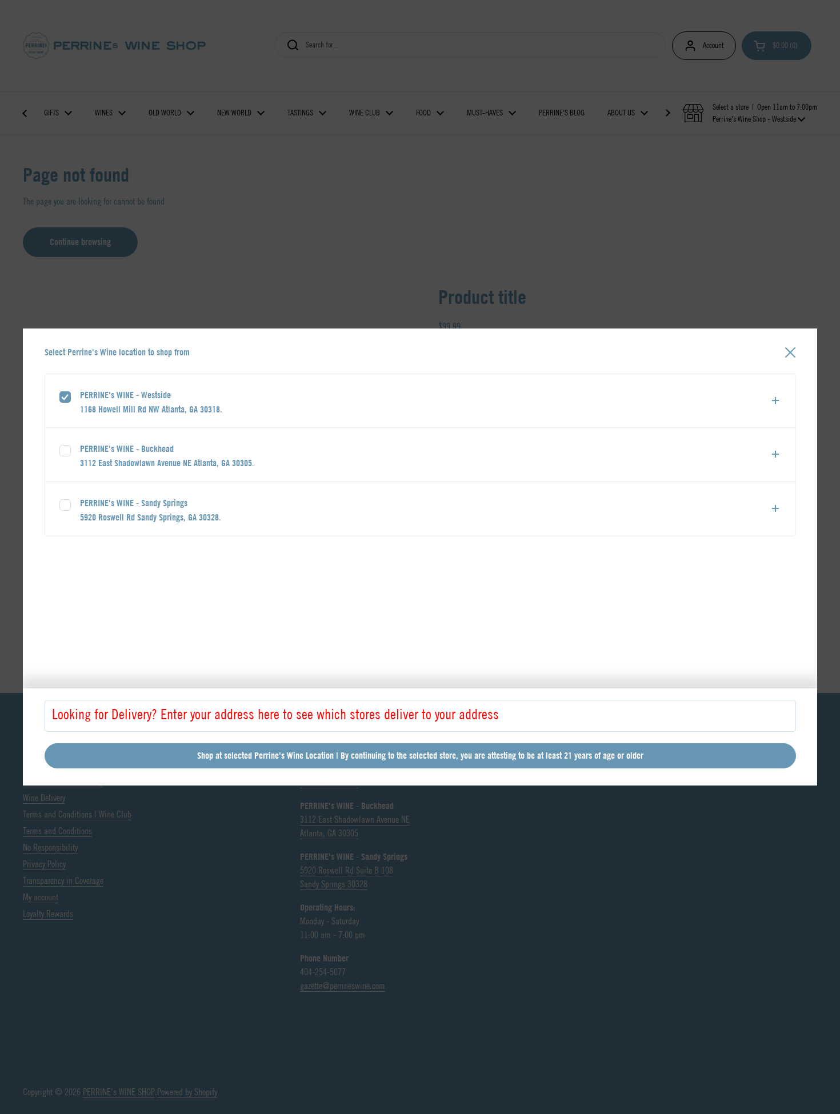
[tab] (420, 401)
